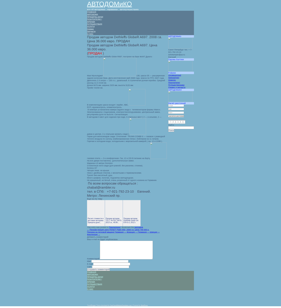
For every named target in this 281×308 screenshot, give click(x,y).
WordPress (144, 305)
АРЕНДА (91, 22)
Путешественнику (176, 85)
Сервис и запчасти (176, 87)
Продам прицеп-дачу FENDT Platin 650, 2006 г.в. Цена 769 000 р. (118, 230)
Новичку (172, 80)
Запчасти (91, 31)
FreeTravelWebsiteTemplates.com (121, 305)
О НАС (90, 34)
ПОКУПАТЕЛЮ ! (94, 19)
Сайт (89, 267)
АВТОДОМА (92, 14)
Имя (89, 261)
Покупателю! (115, 227)
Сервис (90, 29)
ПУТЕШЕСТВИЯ (94, 24)
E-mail (90, 264)
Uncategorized (174, 75)
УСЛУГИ (91, 26)
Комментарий (93, 259)
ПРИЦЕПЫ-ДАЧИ (95, 17)
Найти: (171, 125)
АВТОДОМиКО (109, 4)
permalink (138, 227)
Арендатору (173, 78)
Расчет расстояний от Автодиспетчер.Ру (177, 122)
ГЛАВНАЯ (91, 12)
